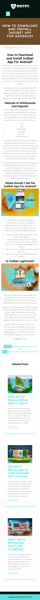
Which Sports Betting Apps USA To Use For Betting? (16, 544)
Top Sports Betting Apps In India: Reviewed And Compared (18, 471)
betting (7, 81)
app (30, 228)
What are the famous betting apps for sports (18, 400)
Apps (31, 48)
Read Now (12, 427)
